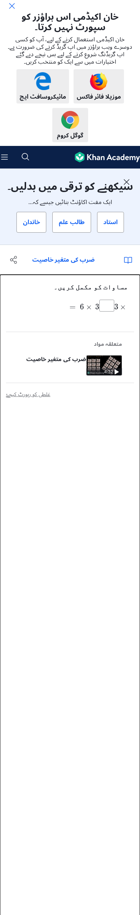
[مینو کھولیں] (4, 157)
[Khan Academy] (104, 157)
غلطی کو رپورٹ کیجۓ (28, 394)
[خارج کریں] (12, 6)
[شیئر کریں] (13, 259)
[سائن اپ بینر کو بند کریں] (126, 182)
